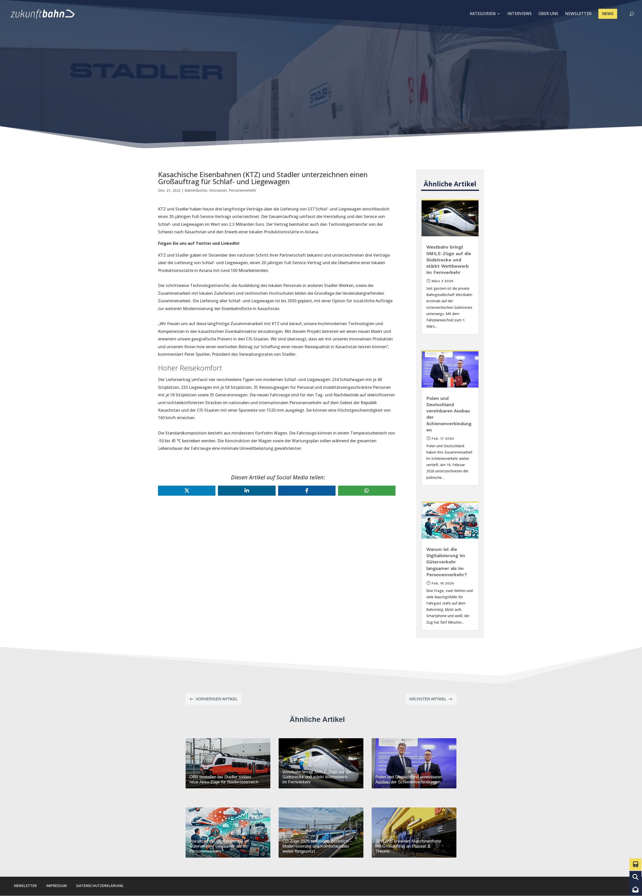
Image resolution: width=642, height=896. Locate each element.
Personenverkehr (242, 190)
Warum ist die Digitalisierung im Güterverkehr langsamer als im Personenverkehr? (446, 562)
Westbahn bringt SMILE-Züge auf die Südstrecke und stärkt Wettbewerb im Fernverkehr (448, 259)
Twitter (203, 243)
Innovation (218, 190)
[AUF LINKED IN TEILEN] (246, 491)
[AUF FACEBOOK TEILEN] (307, 491)
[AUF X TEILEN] (186, 491)
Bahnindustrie (196, 190)
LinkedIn (229, 243)
